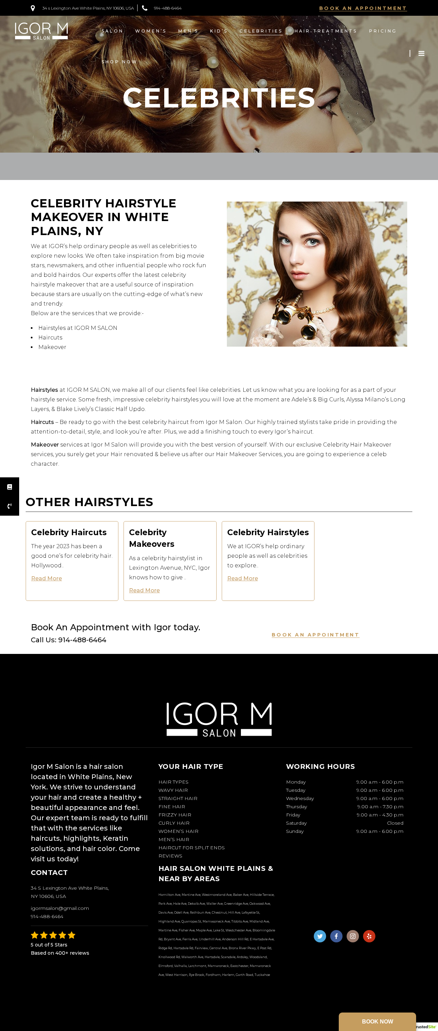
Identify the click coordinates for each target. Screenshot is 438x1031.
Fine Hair (171, 806)
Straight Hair (177, 798)
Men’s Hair (173, 839)
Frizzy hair (174, 815)
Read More (46, 578)
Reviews (170, 856)
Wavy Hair (173, 790)
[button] (9, 506)
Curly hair (174, 823)
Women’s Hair (178, 831)
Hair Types (173, 782)
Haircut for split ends (191, 848)
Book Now (377, 1021)
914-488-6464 (168, 8)
